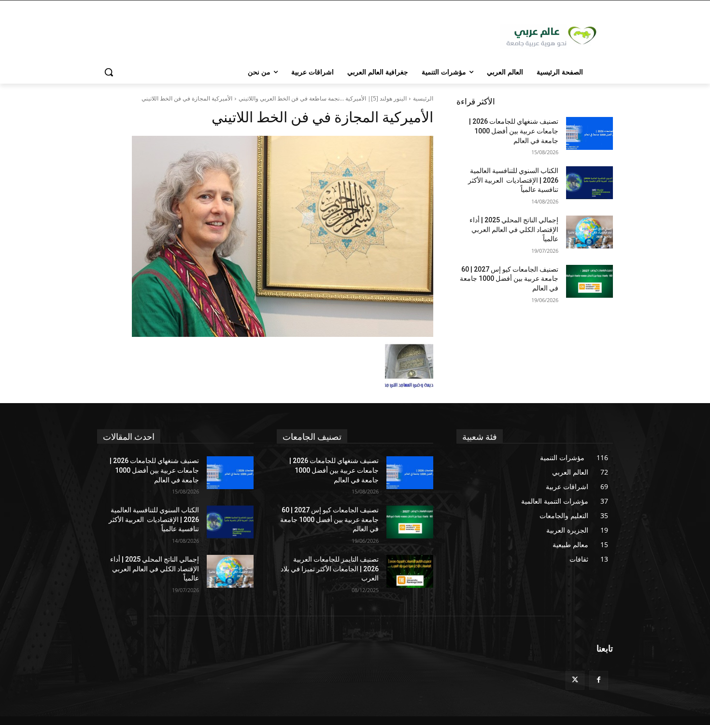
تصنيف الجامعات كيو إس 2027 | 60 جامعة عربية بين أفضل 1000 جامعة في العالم (509, 278)
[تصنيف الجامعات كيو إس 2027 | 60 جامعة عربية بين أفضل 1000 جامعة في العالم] (589, 281)
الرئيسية (423, 98)
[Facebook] (598, 680)
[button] (108, 72)
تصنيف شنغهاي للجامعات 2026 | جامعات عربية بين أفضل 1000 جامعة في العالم (513, 130)
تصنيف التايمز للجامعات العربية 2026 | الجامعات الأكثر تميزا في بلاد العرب (330, 568)
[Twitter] (575, 680)
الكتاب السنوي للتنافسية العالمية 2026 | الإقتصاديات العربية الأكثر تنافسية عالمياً (513, 180)
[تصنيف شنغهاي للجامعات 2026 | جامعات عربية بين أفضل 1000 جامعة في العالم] (589, 133)
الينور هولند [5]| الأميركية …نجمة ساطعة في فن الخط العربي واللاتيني (323, 98)
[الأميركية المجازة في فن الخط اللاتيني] (265, 236)
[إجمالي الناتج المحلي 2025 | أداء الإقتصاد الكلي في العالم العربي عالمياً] (589, 232)
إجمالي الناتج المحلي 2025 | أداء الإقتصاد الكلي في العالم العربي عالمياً (513, 229)
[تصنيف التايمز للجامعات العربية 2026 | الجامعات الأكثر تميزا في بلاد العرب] (409, 571)
